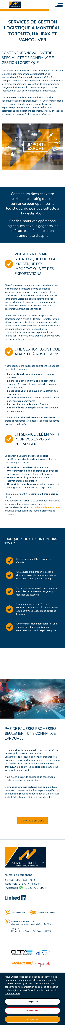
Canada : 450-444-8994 (20, 880)
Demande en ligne (32, 820)
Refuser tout (32, 1010)
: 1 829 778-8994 (25, 888)
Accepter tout (32, 1019)
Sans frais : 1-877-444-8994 (23, 883)
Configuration (32, 1001)
